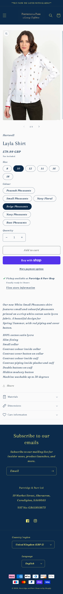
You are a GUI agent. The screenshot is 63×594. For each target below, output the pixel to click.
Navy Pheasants (16, 214)
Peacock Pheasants (18, 190)
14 (42, 168)
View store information (20, 287)
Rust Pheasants (16, 222)
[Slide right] (38, 126)
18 (7, 176)
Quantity (8, 230)
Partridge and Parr (27, 588)
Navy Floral (44, 198)
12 (30, 168)
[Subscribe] (52, 471)
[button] (4, 15)
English (29, 563)
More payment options (31, 268)
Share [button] (10, 385)
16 (54, 168)
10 (18, 168)
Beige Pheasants (17, 206)
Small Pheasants (17, 198)
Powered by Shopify (43, 588)
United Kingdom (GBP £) (30, 544)
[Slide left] (24, 126)
